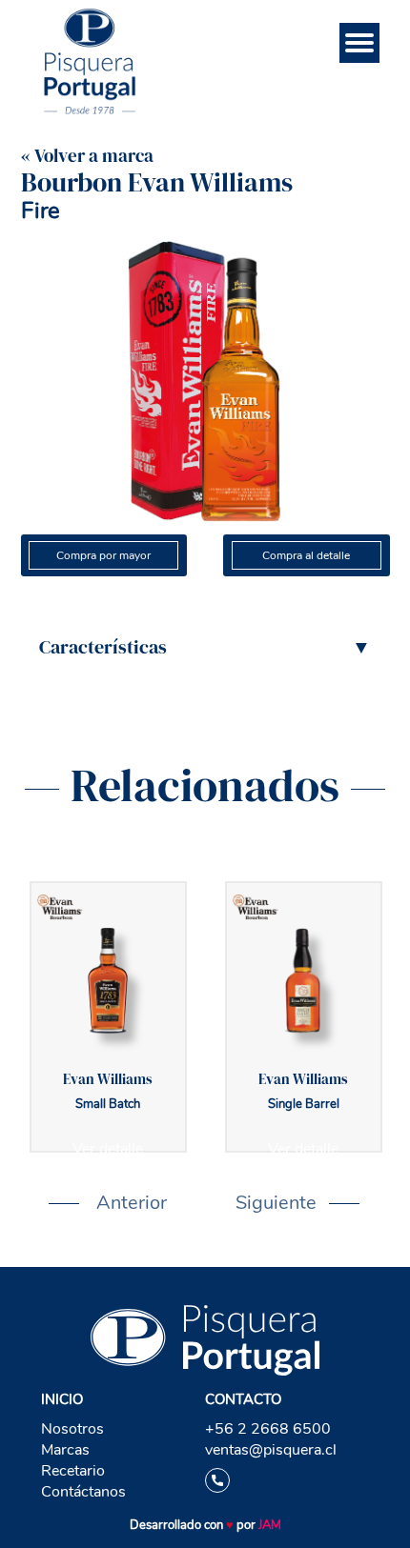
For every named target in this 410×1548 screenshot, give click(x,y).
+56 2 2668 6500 (268, 1428)
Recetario (73, 1470)
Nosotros (72, 1428)
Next (245, 1203)
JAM (269, 1525)
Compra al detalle (306, 555)
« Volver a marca (87, 155)
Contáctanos (83, 1491)
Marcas (65, 1449)
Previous (67, 1203)
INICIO (62, 1399)
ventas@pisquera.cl (271, 1449)
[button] (205, 646)
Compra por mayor (103, 555)
